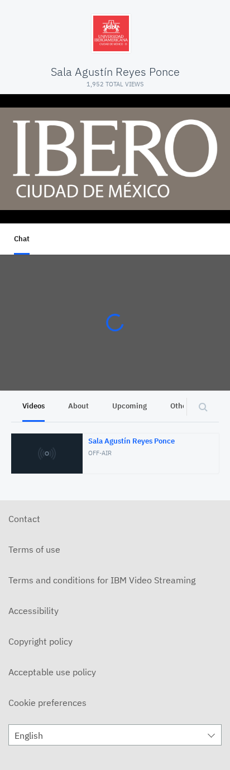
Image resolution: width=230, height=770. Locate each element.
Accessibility (33, 610)
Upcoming (129, 406)
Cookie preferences (47, 702)
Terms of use (34, 549)
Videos (33, 406)
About (78, 406)
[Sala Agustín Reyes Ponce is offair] (115, 158)
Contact (24, 518)
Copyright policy (40, 641)
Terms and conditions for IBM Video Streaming (101, 580)
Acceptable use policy (52, 672)
